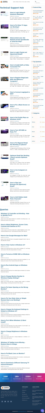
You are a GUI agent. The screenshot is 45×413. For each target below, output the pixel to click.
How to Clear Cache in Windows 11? (13, 245)
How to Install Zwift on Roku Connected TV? (37, 404)
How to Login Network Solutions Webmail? (37, 391)
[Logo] (5, 387)
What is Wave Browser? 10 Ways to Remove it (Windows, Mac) (38, 54)
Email (23, 1)
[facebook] (2, 401)
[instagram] (8, 401)
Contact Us (25, 394)
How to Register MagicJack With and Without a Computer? (19, 79)
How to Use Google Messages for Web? (14, 235)
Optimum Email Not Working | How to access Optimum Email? (19, 157)
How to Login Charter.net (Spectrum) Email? (36, 401)
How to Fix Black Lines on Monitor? (13, 353)
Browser (20, 1)
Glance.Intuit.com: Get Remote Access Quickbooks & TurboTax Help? (19, 39)
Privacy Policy (25, 396)
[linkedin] (11, 401)
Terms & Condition (26, 398)
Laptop (25, 1)
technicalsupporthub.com (22, 411)
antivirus (14, 1)
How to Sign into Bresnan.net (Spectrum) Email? (18, 184)
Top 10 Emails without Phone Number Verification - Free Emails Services (38, 41)
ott (27, 1)
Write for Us (25, 400)
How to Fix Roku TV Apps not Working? (37, 394)
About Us (24, 390)
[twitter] (5, 401)
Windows (17, 1)
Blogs (29, 1)
